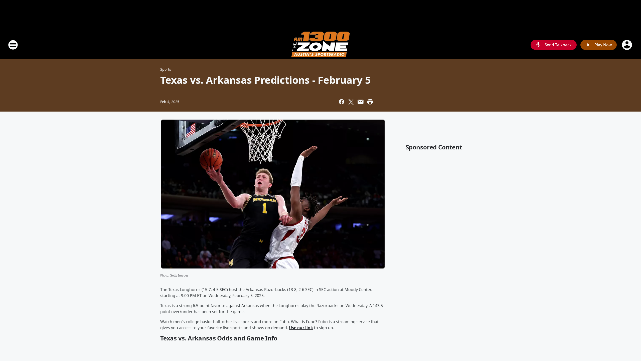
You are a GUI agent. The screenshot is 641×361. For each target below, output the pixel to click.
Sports (165, 69)
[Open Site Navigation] (13, 45)
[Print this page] (370, 101)
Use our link (301, 327)
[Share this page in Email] (360, 101)
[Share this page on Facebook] (341, 101)
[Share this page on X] (351, 101)
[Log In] (627, 45)
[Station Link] (320, 45)
